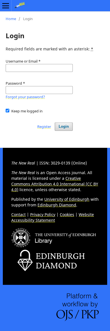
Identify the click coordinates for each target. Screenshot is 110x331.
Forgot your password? (25, 96)
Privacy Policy (42, 214)
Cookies (67, 214)
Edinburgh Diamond (57, 205)
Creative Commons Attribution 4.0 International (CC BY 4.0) (54, 184)
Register (44, 126)
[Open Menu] (5, 5)
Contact (18, 214)
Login (64, 126)
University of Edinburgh (66, 199)
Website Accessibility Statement (52, 217)
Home (11, 18)
